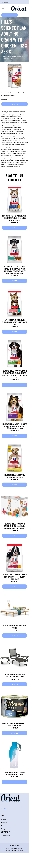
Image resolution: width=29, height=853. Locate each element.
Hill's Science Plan (20, 92)
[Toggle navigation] (3, 8)
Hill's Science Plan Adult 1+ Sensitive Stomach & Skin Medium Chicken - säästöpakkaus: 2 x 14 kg (14, 426)
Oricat (4, 819)
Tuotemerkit (11, 92)
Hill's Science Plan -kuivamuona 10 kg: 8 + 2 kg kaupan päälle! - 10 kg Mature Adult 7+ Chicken (14, 218)
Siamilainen (5, 822)
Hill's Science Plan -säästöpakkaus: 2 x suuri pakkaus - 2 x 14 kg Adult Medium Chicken (14, 577)
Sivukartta (20, 850)
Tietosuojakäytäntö (11, 850)
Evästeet (20, 848)
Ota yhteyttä (13, 848)
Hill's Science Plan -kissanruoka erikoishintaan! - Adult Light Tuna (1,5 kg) (14, 322)
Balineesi (4, 825)
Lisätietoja (14, 104)
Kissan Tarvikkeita (9, 15)
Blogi (3, 829)
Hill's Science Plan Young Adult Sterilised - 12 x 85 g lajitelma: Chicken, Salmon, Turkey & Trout (14, 526)
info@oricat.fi (5, 2)
